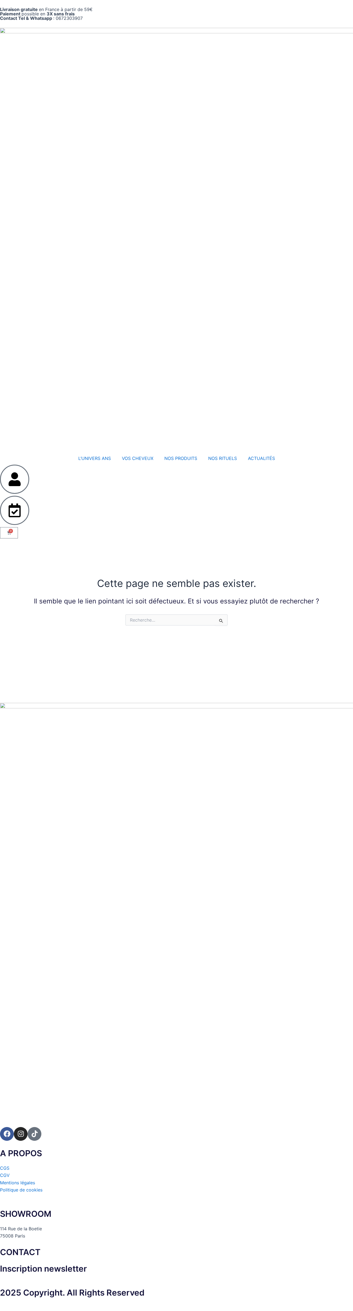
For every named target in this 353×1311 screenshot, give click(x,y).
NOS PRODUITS (180, 458)
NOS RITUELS (222, 458)
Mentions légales (17, 1182)
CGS (4, 1168)
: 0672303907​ (41, 18)
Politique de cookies (21, 1190)
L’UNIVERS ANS (94, 458)
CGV (5, 1175)
